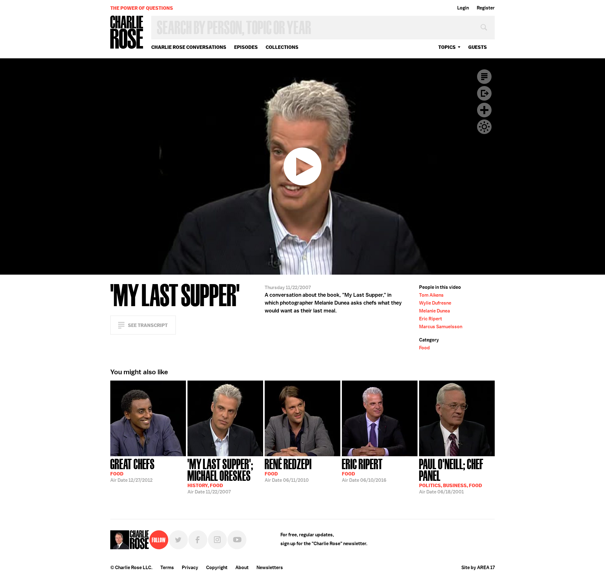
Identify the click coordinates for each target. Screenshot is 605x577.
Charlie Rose (127, 32)
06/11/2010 (288, 469)
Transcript (484, 76)
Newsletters (269, 567)
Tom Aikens (431, 295)
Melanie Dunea (434, 311)
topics (447, 47)
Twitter (178, 539)
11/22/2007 (220, 475)
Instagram (217, 539)
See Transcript (148, 325)
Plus (484, 110)
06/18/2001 (451, 475)
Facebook (197, 539)
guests (477, 47)
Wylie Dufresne (435, 303)
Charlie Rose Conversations (188, 47)
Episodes (246, 47)
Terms (167, 567)
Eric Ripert (430, 319)
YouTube (237, 539)
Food (424, 348)
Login (463, 8)
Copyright (217, 567)
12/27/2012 (132, 469)
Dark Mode (484, 126)
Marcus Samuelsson (440, 326)
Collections (282, 47)
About (242, 567)
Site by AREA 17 (478, 567)
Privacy (190, 567)
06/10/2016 (364, 469)
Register (486, 8)
